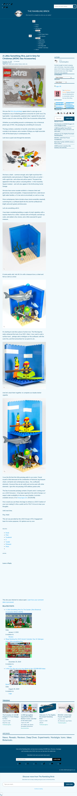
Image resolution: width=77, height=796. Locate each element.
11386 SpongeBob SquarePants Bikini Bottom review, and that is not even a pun (64, 129)
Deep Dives (31, 737)
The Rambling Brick (38, 11)
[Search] (74, 6)
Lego (10, 64)
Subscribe (69, 118)
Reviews (21, 737)
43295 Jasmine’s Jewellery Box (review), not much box (62, 146)
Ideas (69, 737)
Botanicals (62, 721)
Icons (63, 737)
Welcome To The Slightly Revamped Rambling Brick (64, 134)
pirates (16, 64)
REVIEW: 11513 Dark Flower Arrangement (62, 138)
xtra (26, 64)
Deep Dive (5, 722)
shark (23, 64)
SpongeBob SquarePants (27, 726)
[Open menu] (30, 36)
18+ (22, 724)
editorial (41, 722)
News (5, 737)
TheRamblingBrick (64, 62)
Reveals (12, 737)
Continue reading (38, 789)
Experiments (44, 737)
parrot (13, 64)
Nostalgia (55, 737)
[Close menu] (33, 21)
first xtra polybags (16, 111)
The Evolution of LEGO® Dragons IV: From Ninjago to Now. (64, 124)
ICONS (25, 724)
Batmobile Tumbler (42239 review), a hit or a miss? (64, 142)
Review (10, 62)
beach (6, 64)
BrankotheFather (25, 728)
